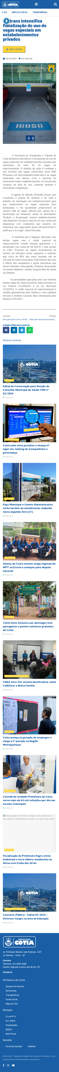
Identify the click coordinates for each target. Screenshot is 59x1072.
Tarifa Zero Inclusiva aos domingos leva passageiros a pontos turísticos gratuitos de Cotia (28, 626)
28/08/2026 (8, 398)
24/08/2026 (8, 923)
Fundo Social (11, 999)
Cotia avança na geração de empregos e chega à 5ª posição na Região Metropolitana (27, 741)
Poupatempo (11, 1025)
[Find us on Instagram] (8, 1065)
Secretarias (11, 990)
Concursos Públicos (15, 909)
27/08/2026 (8, 575)
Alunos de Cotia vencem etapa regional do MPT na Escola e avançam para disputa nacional (29, 567)
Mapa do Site (12, 1003)
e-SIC (4, 12)
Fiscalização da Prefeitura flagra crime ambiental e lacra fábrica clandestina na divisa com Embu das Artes (27, 859)
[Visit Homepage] (10, 4)
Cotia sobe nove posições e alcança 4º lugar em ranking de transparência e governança (26, 449)
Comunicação (11, 439)
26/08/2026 (8, 690)
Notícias (28, 58)
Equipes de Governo (15, 986)
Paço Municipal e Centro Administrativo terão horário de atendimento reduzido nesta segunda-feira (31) (28, 508)
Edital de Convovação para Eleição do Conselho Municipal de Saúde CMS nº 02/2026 (26, 390)
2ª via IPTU (11, 1016)
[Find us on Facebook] (3, 1065)
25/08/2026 (8, 867)
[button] (6, 330)
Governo (9, 499)
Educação (10, 558)
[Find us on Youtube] (13, 1065)
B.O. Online (10, 1021)
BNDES (9, 1029)
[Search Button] (55, 4)
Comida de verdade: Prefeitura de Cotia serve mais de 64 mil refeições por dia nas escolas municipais (29, 800)
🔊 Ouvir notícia (14, 49)
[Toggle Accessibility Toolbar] (6, 20)
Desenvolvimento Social (16, 676)
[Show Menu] (36, 4)
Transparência (40, 12)
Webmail (32, 1046)
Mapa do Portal (20, 12)
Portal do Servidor (14, 1046)
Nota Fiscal (11, 1034)
